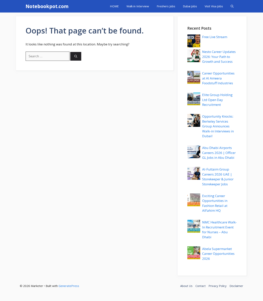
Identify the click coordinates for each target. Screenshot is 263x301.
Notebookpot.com (47, 6)
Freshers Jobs (166, 6)
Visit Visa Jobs (214, 6)
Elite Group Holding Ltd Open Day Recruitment (217, 100)
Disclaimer (236, 286)
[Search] (75, 56)
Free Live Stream (214, 37)
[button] (232, 6)
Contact (200, 286)
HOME (114, 6)
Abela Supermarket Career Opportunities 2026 (218, 254)
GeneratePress (69, 286)
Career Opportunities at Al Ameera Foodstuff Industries (218, 78)
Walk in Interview (137, 6)
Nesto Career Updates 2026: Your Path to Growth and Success (219, 56)
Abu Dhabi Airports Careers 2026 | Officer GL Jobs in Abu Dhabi (219, 152)
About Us (186, 286)
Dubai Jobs (190, 6)
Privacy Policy (218, 286)
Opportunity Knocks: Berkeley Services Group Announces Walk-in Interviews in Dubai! (218, 126)
